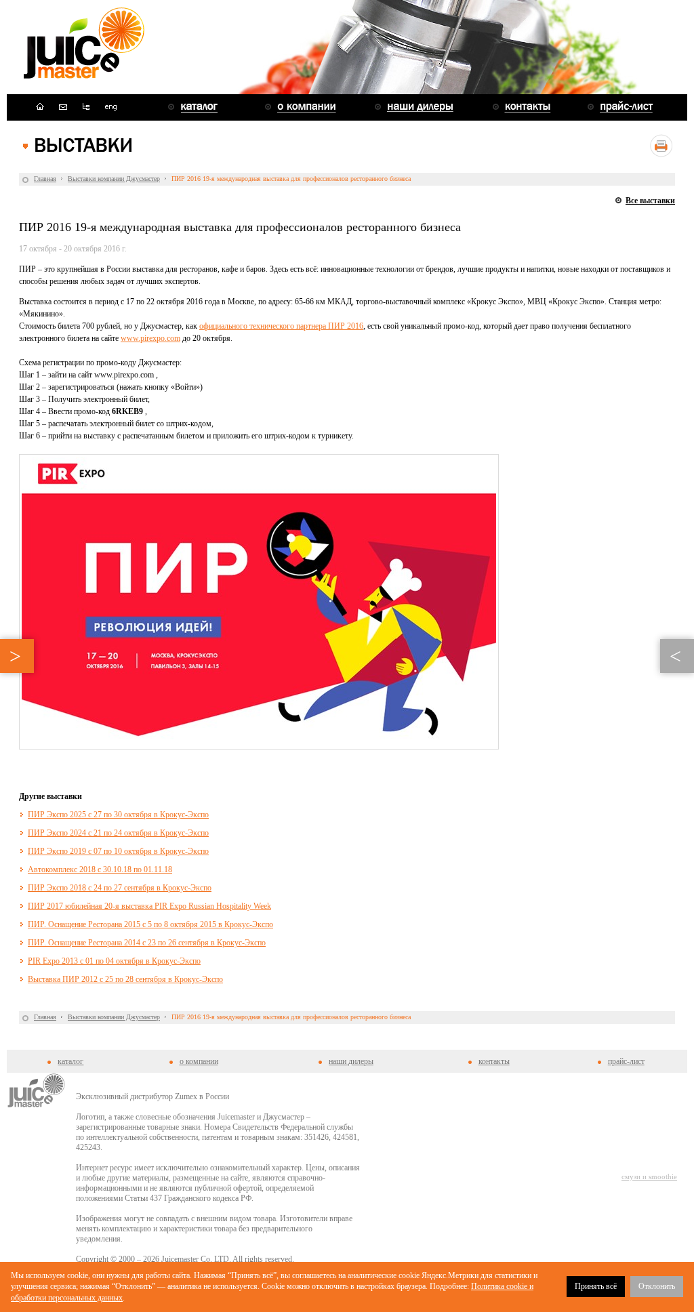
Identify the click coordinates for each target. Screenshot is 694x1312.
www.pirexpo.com (150, 338)
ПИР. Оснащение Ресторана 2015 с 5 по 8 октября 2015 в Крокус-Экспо (150, 924)
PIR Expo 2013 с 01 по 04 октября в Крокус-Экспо (114, 961)
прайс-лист (626, 1061)
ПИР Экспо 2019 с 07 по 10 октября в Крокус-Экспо (118, 851)
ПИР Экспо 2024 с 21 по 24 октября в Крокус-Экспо (118, 833)
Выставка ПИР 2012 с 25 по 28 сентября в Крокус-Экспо (125, 979)
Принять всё (596, 1286)
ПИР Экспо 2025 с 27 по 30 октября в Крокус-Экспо (118, 814)
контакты (494, 1061)
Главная (45, 178)
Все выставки (650, 200)
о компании (199, 1061)
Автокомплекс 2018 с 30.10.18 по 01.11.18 (100, 869)
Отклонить (656, 1286)
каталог (70, 1061)
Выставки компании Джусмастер (114, 178)
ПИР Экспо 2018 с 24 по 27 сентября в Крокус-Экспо (119, 888)
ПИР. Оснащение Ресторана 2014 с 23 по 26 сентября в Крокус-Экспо (147, 942)
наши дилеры (351, 1061)
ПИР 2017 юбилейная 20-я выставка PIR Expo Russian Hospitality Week (149, 906)
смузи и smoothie (649, 1176)
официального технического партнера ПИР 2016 (281, 326)
